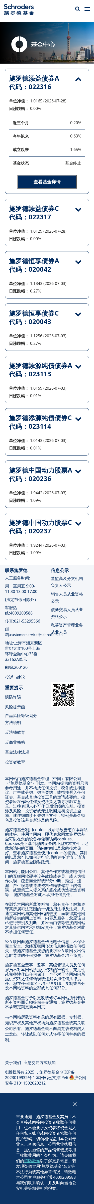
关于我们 (13, 1062)
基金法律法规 (17, 752)
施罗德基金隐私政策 (31, 862)
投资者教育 (15, 762)
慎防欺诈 (32, 1160)
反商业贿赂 (15, 742)
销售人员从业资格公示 (67, 597)
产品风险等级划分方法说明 (21, 719)
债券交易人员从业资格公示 (67, 613)
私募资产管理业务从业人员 (67, 628)
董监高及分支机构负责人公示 (67, 582)
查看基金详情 (47, 182)
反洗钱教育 (15, 732)
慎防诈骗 (13, 697)
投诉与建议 (15, 677)
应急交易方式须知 (40, 1062)
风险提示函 (15, 706)
